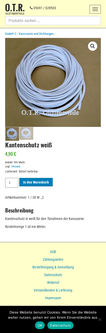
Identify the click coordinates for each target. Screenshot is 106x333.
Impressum (53, 298)
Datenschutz (53, 275)
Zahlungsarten (53, 259)
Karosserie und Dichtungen (36, 34)
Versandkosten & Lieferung (53, 290)
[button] (92, 46)
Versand (15, 166)
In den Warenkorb (36, 182)
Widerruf (53, 282)
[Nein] (99, 319)
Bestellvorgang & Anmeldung (53, 267)
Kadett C (10, 34)
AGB (53, 252)
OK (40, 325)
